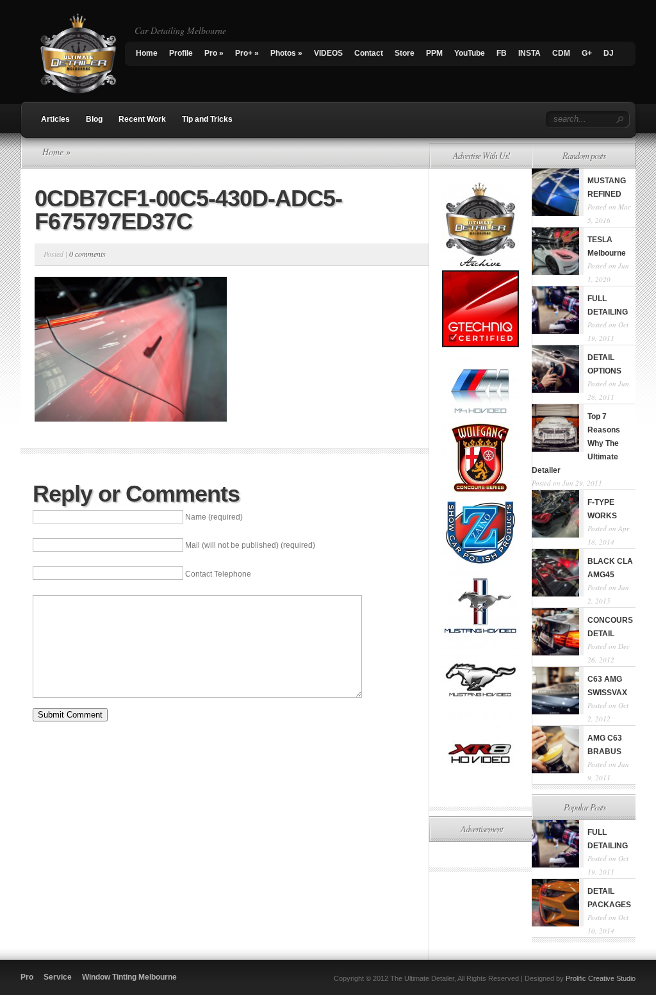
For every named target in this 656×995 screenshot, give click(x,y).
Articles (55, 119)
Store (404, 53)
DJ (608, 53)
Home (147, 53)
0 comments (87, 254)
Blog (94, 119)
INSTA (529, 53)
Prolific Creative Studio (601, 978)
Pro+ (247, 53)
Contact (368, 53)
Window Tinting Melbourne (129, 977)
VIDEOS (328, 53)
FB (501, 53)
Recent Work (142, 119)
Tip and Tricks (207, 119)
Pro (214, 53)
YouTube (469, 53)
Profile (181, 53)
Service (58, 977)
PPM (434, 53)
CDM (561, 53)
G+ (587, 53)
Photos (286, 53)
